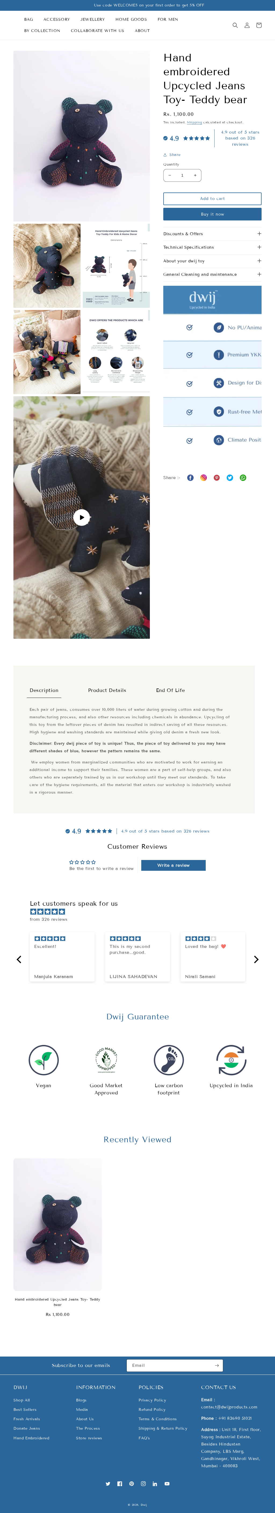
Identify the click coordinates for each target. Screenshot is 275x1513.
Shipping (194, 122)
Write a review (173, 865)
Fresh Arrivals (26, 1419)
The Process (88, 1428)
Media (82, 1409)
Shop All (21, 1400)
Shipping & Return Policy (163, 1428)
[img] (140, 912)
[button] (31, 19)
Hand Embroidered (31, 1438)
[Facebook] (190, 477)
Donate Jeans (26, 1428)
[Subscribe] (217, 1365)
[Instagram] (203, 477)
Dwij (144, 1505)
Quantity (171, 164)
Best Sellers (25, 1409)
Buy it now (212, 214)
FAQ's (144, 1438)
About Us (85, 1419)
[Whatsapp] (217, 477)
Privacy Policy (152, 1400)
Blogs (81, 1400)
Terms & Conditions (158, 1419)
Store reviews (89, 1438)
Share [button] (174, 154)
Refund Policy (152, 1409)
